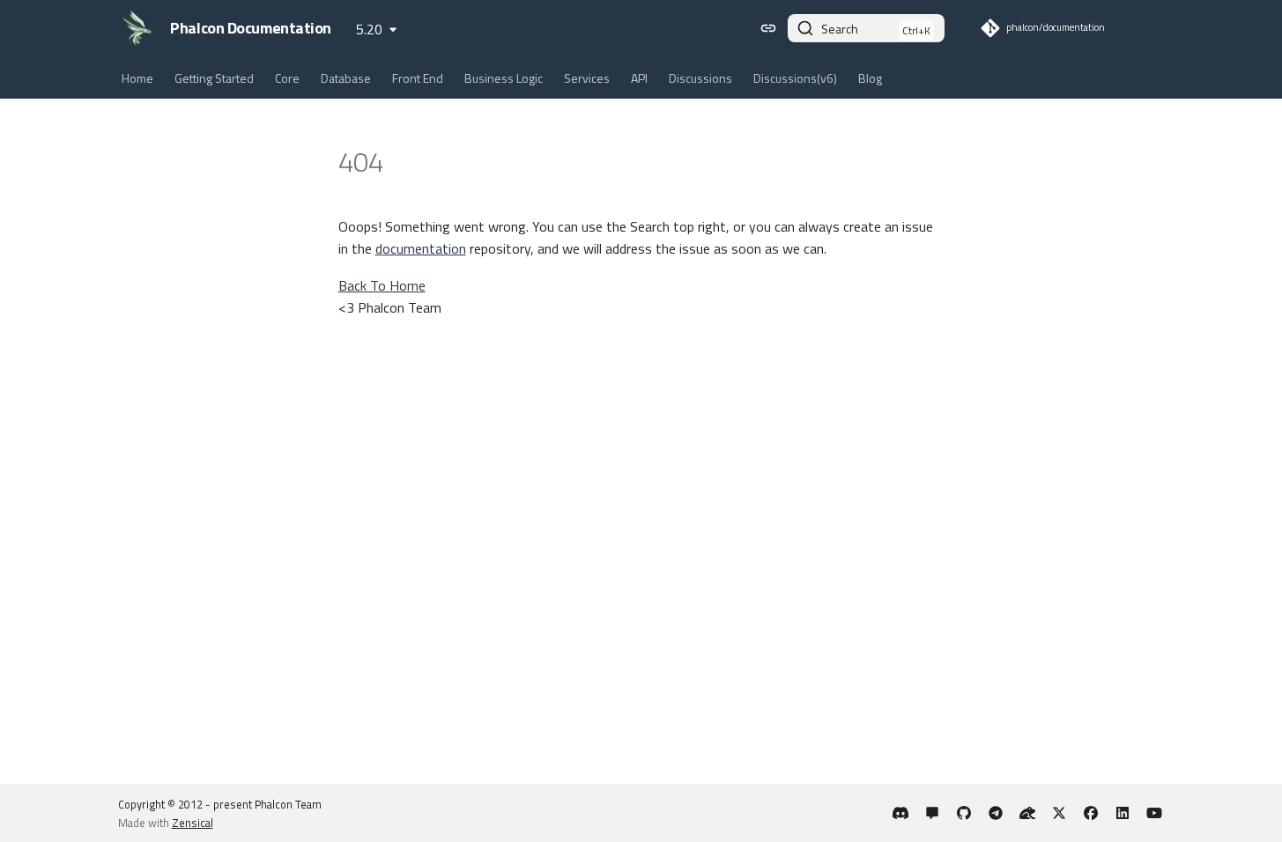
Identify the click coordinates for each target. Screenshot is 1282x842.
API (639, 78)
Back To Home (382, 285)
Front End (417, 78)
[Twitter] (1059, 813)
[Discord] (900, 813)
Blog (870, 78)
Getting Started (214, 78)
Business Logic (503, 78)
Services (587, 78)
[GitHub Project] (964, 813)
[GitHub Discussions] (932, 813)
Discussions (700, 78)
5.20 (369, 29)
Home (137, 78)
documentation (420, 248)
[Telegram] (996, 813)
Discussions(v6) (795, 78)
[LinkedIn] (1122, 813)
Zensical (192, 822)
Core (287, 78)
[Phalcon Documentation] (137, 28)
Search (839, 28)
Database (346, 78)
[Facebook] (1091, 813)
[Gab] (1027, 813)
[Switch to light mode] (768, 28)
